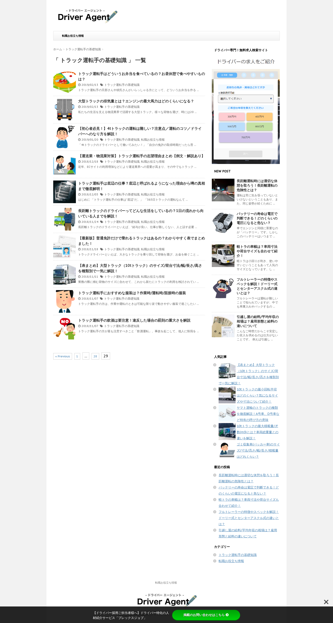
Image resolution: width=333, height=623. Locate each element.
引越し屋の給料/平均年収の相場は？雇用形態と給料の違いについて (258, 321)
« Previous (62, 356)
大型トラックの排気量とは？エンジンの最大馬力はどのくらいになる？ (136, 101)
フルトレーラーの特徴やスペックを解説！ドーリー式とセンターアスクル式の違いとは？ (257, 286)
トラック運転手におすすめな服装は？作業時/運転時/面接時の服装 (132, 293)
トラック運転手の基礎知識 (122, 85)
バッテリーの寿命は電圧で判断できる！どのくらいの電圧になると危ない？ (257, 218)
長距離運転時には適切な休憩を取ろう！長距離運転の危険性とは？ (257, 185)
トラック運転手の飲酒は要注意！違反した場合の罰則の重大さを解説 (134, 320)
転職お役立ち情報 (73, 35)
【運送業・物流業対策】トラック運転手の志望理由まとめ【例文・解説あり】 (141, 156)
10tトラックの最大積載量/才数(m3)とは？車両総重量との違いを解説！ (257, 432)
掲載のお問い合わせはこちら (204, 615)
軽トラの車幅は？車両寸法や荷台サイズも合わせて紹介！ (257, 251)
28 (95, 356)
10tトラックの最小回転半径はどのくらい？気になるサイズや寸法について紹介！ (257, 395)
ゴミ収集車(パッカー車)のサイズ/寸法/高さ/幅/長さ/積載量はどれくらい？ (258, 450)
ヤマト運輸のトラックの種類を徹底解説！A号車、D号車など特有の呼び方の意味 (258, 414)
